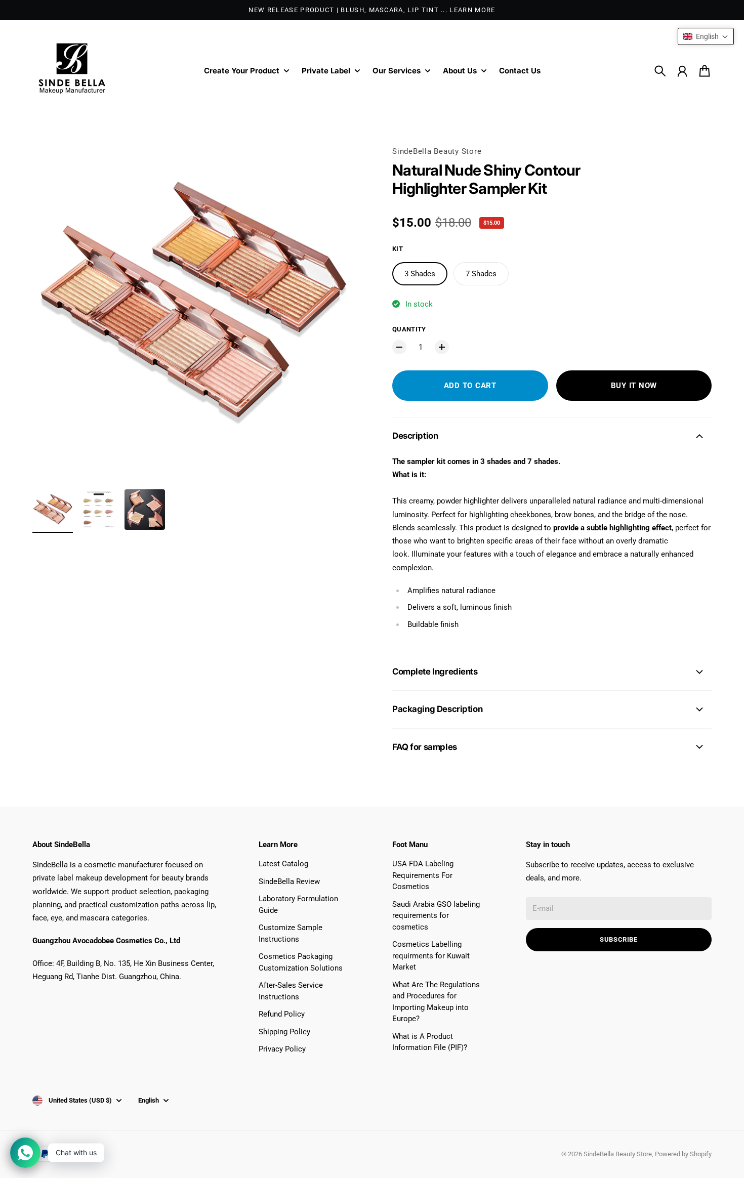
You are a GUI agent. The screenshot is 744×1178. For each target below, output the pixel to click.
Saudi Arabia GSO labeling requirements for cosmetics (436, 916)
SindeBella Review (289, 881)
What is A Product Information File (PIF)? (429, 1042)
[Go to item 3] (145, 509)
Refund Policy (282, 1014)
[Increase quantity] (442, 347)
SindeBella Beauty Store (436, 151)
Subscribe (619, 939)
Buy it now (634, 385)
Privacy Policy (282, 1049)
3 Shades (419, 273)
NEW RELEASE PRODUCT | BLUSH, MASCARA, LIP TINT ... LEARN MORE (372, 10)
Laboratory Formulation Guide (298, 904)
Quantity (409, 329)
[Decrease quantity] (399, 347)
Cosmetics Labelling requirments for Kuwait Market (431, 956)
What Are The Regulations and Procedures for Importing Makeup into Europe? (436, 1002)
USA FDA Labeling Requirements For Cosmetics (422, 875)
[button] (705, 36)
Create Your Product (241, 71)
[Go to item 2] (98, 509)
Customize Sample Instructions (290, 933)
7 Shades (481, 273)
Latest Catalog (283, 863)
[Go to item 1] (52, 509)
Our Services (397, 71)
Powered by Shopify (683, 1154)
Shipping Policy (284, 1031)
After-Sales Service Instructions (291, 991)
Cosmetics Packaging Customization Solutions (301, 962)
